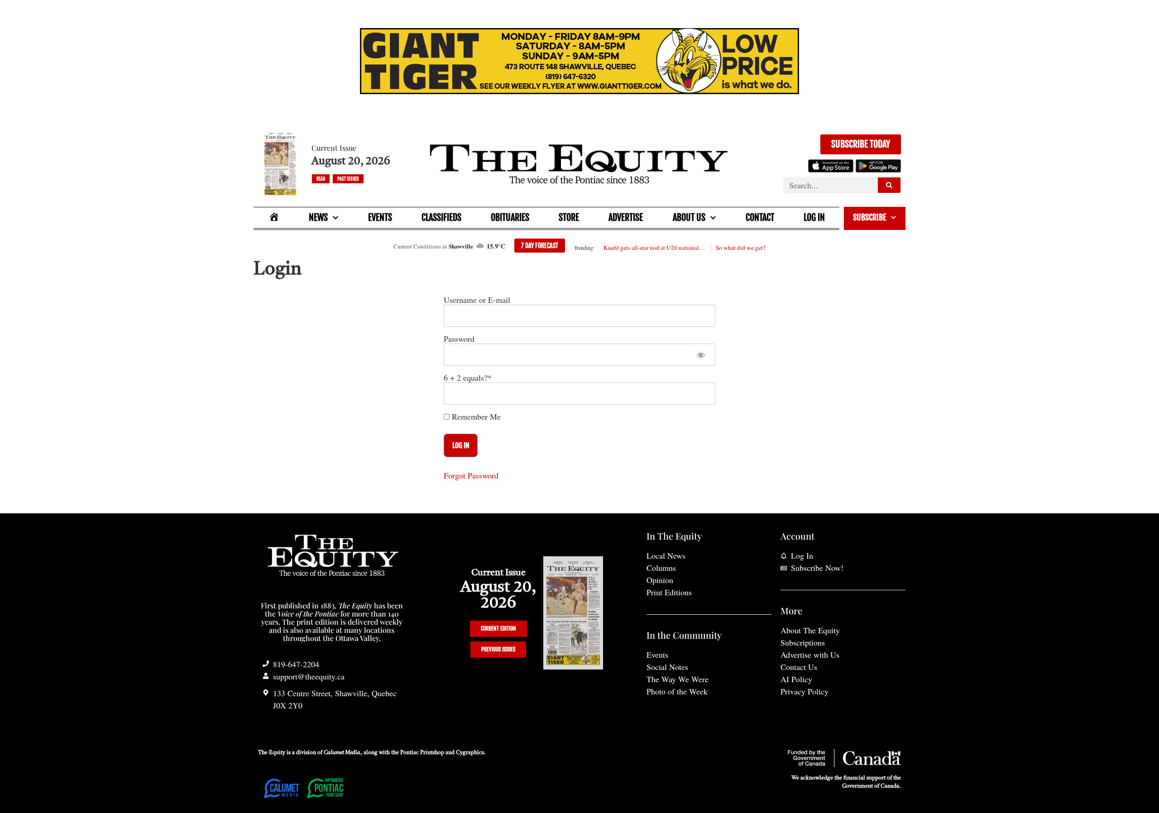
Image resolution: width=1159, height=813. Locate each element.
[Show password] (700, 355)
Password (459, 338)
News (318, 217)
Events (380, 217)
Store (569, 217)
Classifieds (441, 217)
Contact (760, 217)
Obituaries (510, 217)
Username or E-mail (477, 299)
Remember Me (475, 416)
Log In (814, 217)
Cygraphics (470, 753)
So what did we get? (741, 248)
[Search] (889, 185)
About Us (689, 217)
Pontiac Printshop (422, 753)
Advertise (625, 217)
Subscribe (869, 217)
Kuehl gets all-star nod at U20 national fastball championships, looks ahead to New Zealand (654, 248)
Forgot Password (471, 475)
